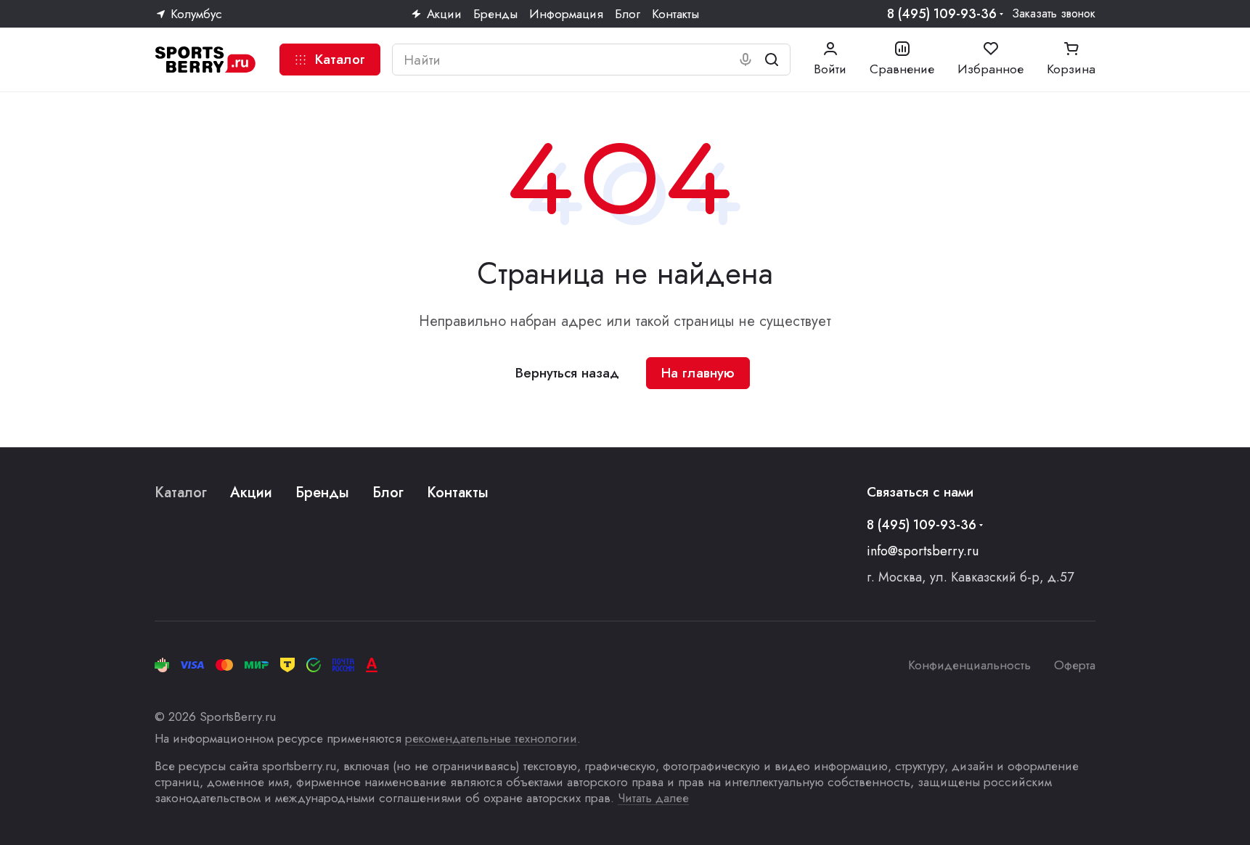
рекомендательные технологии (491, 738)
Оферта (1074, 665)
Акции (251, 492)
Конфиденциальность (969, 665)
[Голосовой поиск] (745, 59)
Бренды (322, 492)
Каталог (181, 492)
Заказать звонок (1053, 14)
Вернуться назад (567, 373)
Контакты (458, 492)
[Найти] (772, 59)
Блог (388, 492)
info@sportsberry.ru (923, 551)
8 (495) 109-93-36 (942, 14)
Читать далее (653, 798)
